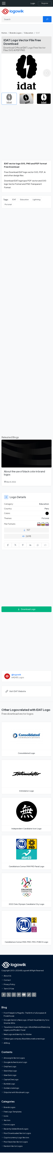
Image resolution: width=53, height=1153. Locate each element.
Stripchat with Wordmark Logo (16, 1092)
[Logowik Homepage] (12, 11)
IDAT (14, 199)
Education (28, 33)
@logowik (16, 674)
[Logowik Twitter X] (9, 994)
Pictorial (8, 204)
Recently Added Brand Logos (16, 1129)
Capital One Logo (11, 1079)
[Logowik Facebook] (3, 994)
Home (4, 33)
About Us (7, 975)
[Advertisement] (26, 134)
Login (33, 3)
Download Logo (28, 609)
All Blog (7, 1043)
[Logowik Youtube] (24, 994)
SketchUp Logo (10, 1071)
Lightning (36, 199)
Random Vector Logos (13, 1146)
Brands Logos (16, 33)
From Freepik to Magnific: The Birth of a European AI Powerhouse (25, 1014)
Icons (6, 1116)
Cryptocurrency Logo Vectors (16, 1137)
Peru (47, 508)
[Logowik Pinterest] (19, 994)
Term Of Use (9, 988)
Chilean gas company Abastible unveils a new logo (24, 1038)
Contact (7, 980)
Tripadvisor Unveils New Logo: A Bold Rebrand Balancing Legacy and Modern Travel (27, 1028)
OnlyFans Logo (10, 1066)
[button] (46, 73)
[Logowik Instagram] (14, 994)
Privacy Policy (9, 984)
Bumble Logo (9, 1084)
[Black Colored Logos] (47, 513)
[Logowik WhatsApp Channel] (34, 994)
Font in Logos (9, 1124)
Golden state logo (11, 1088)
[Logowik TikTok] (29, 994)
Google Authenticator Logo (15, 1062)
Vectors (7, 1120)
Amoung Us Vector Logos (14, 1058)
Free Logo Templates (13, 1111)
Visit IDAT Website (17, 691)
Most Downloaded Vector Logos (17, 1133)
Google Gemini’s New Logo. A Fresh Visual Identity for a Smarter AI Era (26, 1021)
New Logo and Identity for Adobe (18, 1034)
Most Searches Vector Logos (16, 1142)
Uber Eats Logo (10, 1075)
